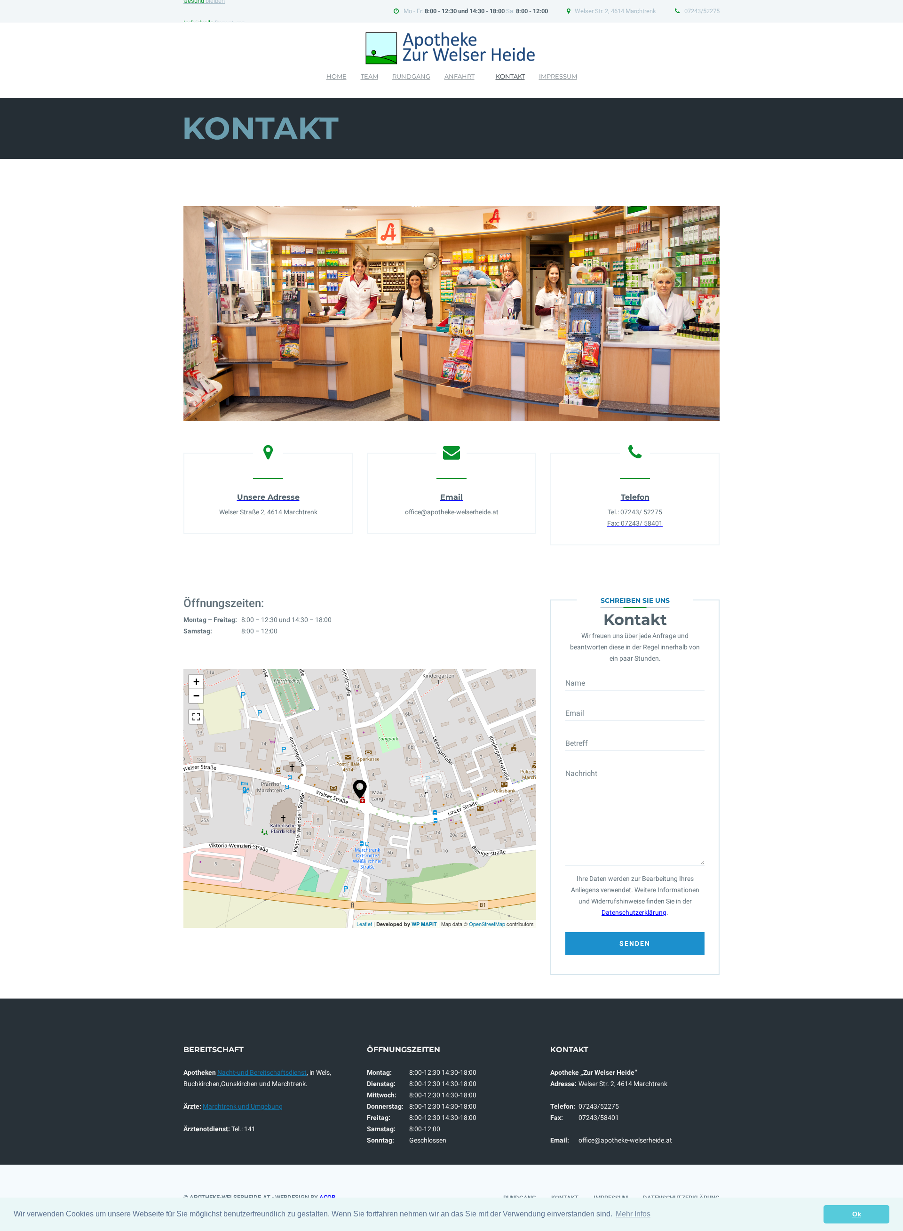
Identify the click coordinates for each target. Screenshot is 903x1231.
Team (369, 76)
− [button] (196, 696)
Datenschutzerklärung (634, 912)
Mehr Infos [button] (633, 1214)
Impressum (558, 76)
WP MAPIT (424, 923)
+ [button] (196, 681)
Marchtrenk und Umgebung (243, 1106)
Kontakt (510, 76)
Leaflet (364, 923)
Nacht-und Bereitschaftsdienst (262, 1072)
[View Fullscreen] (196, 717)
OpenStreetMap (487, 923)
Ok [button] (856, 1214)
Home (336, 76)
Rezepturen (214, 11)
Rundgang (411, 76)
